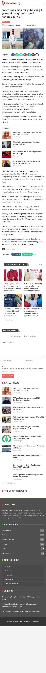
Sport (3, 549)
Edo (8, 249)
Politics (4, 544)
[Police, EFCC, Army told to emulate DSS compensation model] (6, 135)
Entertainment (6, 553)
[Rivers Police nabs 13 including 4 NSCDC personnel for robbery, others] (13, 300)
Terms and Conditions (11, 583)
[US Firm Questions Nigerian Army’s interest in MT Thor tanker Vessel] (6, 448)
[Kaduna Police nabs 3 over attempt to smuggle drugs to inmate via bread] (33, 300)
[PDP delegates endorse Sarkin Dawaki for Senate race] (6, 410)
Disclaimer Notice (10, 579)
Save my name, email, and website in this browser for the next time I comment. (22, 370)
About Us (7, 566)
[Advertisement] (23, 649)
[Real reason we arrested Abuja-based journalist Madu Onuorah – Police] (6, 163)
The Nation (5, 535)
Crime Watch (5, 21)
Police (13, 249)
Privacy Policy (9, 575)
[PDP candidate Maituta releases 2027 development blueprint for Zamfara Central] (6, 400)
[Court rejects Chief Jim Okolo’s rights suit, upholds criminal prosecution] (13, 275)
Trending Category (8, 539)
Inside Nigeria (6, 530)
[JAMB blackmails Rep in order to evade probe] (6, 458)
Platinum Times (7, 510)
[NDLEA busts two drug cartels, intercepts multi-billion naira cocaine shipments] (33, 275)
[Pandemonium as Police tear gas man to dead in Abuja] (6, 154)
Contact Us (8, 571)
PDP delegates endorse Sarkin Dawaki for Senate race (21, 611)
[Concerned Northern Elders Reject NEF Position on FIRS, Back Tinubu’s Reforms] (6, 438)
